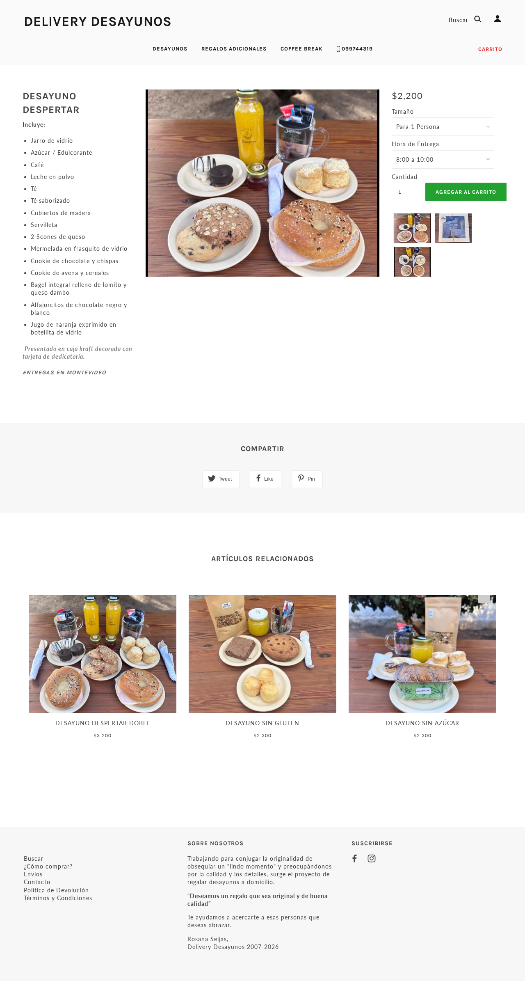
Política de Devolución (56, 890)
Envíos (33, 874)
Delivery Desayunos (98, 21)
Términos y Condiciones (58, 897)
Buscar (459, 19)
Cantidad (404, 176)
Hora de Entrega (415, 143)
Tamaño (403, 111)
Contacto (37, 881)
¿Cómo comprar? (48, 866)
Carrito (490, 49)
